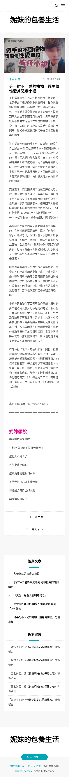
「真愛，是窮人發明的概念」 (30, 595)
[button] (56, 6)
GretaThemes (23, 770)
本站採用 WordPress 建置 (26, 766)
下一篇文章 (33, 529)
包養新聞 (14, 79)
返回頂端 (32, 757)
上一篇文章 (36, 517)
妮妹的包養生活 (34, 20)
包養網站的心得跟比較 (26, 573)
